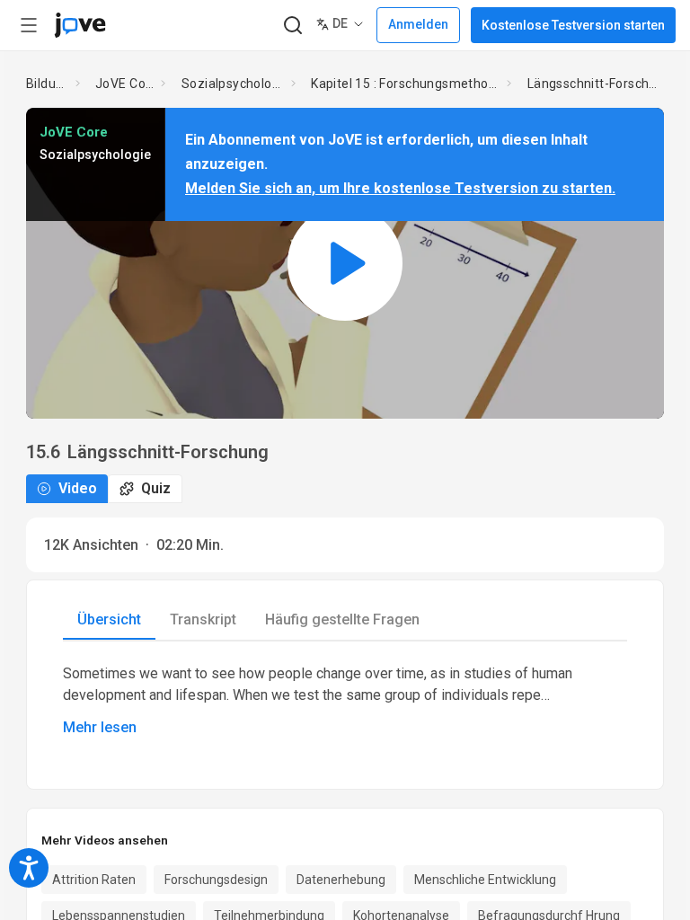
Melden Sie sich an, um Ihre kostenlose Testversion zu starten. (400, 188)
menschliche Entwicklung (485, 879)
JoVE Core (124, 83)
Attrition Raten (94, 879)
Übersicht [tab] (109, 619)
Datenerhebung (340, 879)
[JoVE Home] (80, 25)
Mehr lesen (100, 727)
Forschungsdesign (216, 879)
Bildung (47, 83)
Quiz (156, 488)
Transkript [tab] (203, 619)
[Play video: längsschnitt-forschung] (345, 263)
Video (77, 488)
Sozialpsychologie (232, 83)
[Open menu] (28, 25)
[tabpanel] (345, 700)
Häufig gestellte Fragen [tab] (342, 619)
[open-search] (292, 26)
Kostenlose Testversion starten (573, 25)
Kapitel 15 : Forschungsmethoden (405, 83)
